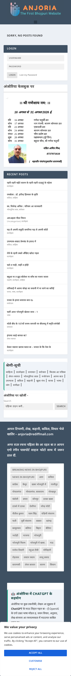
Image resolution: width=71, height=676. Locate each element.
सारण (42, 564)
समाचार (10, 327)
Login (12, 75)
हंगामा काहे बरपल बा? (17, 335)
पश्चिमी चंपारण (47, 513)
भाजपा (26, 535)
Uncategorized (13, 221)
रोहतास (15, 557)
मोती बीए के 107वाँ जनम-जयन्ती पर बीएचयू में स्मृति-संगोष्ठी (33, 323)
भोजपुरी (37, 535)
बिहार (38, 528)
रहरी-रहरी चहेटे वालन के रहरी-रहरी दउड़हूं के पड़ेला (29, 183)
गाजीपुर (54, 484)
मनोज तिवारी (18, 550)
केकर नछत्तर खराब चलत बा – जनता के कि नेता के (29, 347)
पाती (14, 521)
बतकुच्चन (16, 528)
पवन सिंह (32, 513)
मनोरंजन (10, 303)
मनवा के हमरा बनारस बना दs (20, 300)
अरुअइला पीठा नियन (16, 218)
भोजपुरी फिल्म (18, 543)
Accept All (35, 653)
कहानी (9, 280)
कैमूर (25, 484)
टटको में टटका (18, 506)
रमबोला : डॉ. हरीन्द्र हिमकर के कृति (22, 194)
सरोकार (21, 209)
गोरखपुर (52, 491)
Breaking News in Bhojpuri (29, 470)
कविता (9, 198)
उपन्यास (10, 381)
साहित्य (15, 198)
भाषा (13, 292)
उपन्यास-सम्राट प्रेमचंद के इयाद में (21, 241)
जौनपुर (35, 499)
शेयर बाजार (30, 564)
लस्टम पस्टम (29, 557)
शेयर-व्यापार (11, 339)
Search (7, 401)
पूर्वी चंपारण (26, 521)
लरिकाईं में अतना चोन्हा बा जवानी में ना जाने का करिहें (30, 288)
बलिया (28, 528)
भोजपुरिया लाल (12, 209)
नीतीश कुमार (18, 513)
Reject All (35, 669)
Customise (35, 661)
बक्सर (38, 521)
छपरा (25, 499)
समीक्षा (16, 385)
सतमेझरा (10, 186)
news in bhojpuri (23, 477)
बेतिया (48, 528)
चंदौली (15, 499)
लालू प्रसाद (44, 557)
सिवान (52, 564)
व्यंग (8, 385)
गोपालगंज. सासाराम (35, 491)
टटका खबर (48, 499)
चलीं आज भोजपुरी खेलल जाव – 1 (22, 312)
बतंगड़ (49, 521)
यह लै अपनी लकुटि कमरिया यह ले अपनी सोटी (27, 229)
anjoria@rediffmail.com (35, 434)
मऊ (51, 543)
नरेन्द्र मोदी (45, 506)
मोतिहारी (47, 550)
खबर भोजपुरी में (39, 484)
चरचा (9, 292)
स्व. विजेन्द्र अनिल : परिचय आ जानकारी (24, 206)
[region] (35, 649)
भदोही (15, 535)
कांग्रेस (15, 484)
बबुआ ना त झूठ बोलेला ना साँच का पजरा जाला (27, 277)
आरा (41, 477)
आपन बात (58, 376)
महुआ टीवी (33, 550)
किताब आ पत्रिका (58, 372)
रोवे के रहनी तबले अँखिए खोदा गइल (23, 253)
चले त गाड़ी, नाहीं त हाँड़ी (18, 265)
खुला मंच (40, 381)
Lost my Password (28, 75)
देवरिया (33, 506)
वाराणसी (16, 564)
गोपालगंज (16, 491)
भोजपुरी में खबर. (37, 543)
